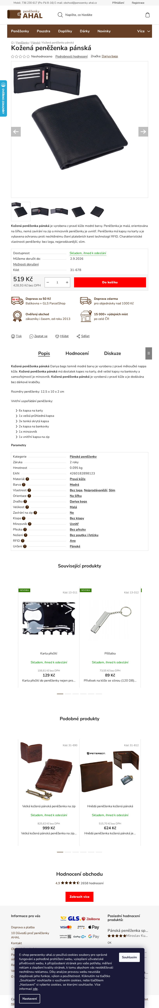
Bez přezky (76, 529)
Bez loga (74, 490)
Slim (110, 490)
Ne (70, 513)
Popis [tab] (42, 353)
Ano (71, 541)
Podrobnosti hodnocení (70, 56)
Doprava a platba (21, 927)
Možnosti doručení (24, 264)
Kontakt (15, 943)
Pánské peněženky (81, 456)
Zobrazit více (78, 897)
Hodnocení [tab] (75, 353)
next (143, 640)
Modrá (73, 485)
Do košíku (108, 282)
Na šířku (74, 496)
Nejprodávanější (94, 490)
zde (33, 989)
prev (13, 640)
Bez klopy (75, 518)
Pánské (73, 546)
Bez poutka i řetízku (82, 535)
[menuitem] (18, 31)
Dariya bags (108, 56)
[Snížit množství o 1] (46, 282)
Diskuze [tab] (111, 353)
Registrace (136, 3)
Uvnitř (72, 524)
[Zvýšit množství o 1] (65, 282)
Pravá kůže (76, 479)
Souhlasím (128, 957)
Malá (72, 507)
